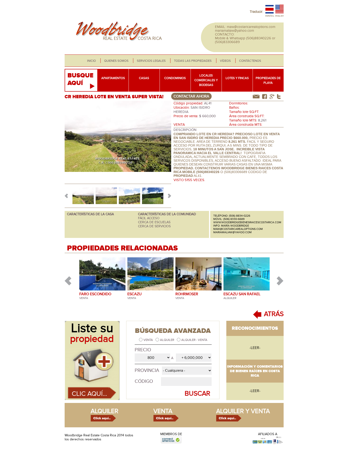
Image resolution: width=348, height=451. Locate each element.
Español (269, 16)
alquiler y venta (243, 411)
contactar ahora (191, 96)
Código (144, 381)
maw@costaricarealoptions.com (251, 27)
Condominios (175, 78)
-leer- (255, 347)
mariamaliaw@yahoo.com (234, 30)
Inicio (91, 61)
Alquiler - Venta (194, 340)
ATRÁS (274, 314)
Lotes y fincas (237, 78)
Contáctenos (250, 61)
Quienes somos (116, 61)
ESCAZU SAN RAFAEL (241, 294)
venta (162, 411)
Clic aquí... (89, 394)
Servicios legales (151, 61)
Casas (144, 78)
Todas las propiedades (193, 61)
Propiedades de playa (268, 80)
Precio (143, 350)
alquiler (104, 411)
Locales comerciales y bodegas (206, 80)
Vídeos (225, 61)
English (279, 16)
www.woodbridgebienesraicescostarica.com (247, 222)
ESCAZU (134, 294)
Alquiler (167, 340)
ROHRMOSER (186, 294)
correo (256, 96)
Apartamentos (113, 78)
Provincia (147, 370)
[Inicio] (117, 43)
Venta (148, 340)
